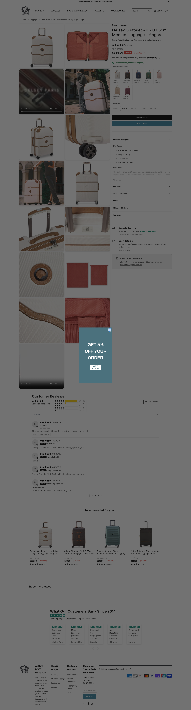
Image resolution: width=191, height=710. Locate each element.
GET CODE (95, 367)
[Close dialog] (109, 329)
